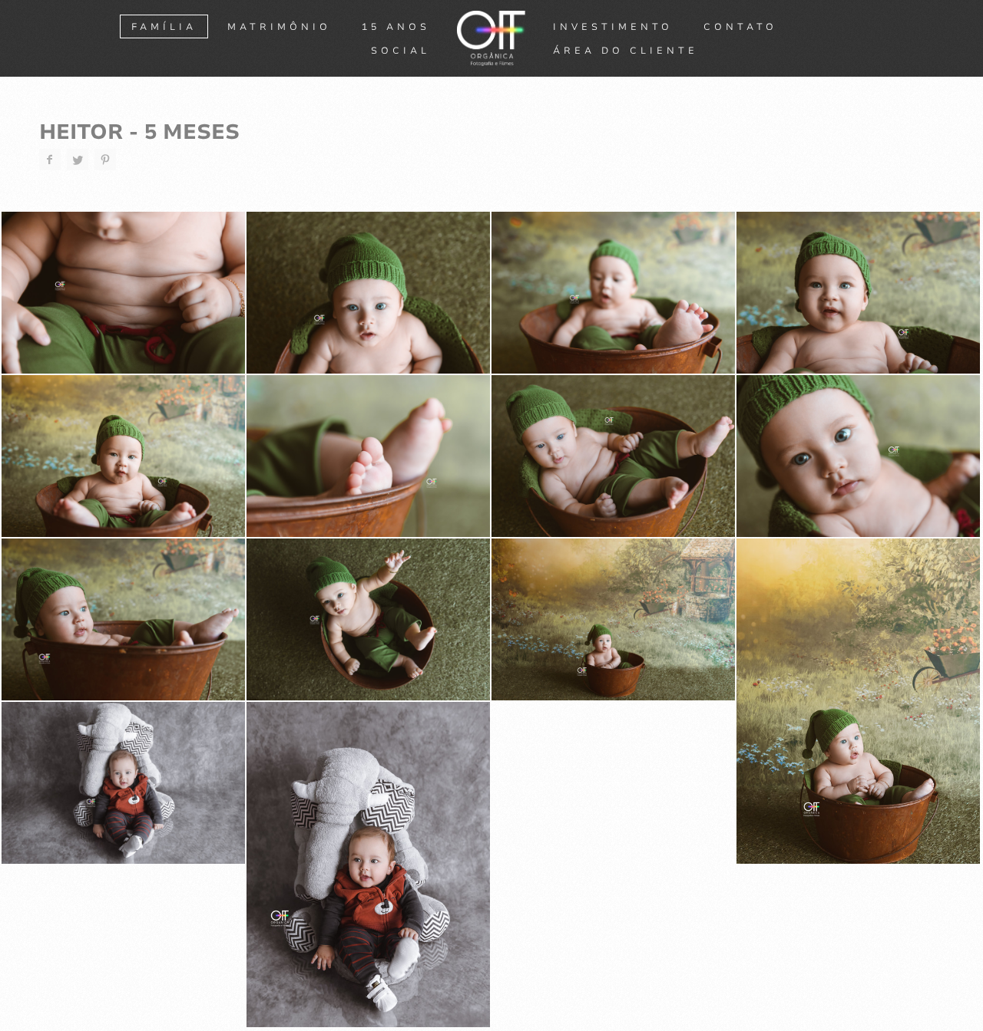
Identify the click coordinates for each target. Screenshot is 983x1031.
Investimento (613, 27)
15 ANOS (396, 27)
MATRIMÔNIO (279, 27)
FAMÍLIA (164, 27)
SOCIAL (400, 50)
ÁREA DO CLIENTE (625, 50)
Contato (740, 27)
